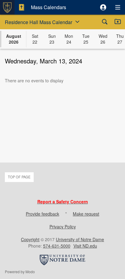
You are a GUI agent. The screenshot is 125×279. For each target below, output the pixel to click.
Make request (86, 214)
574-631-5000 (56, 246)
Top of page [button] (19, 176)
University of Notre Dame (80, 239)
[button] (103, 7)
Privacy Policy (62, 227)
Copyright (30, 239)
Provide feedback (42, 214)
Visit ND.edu (85, 246)
